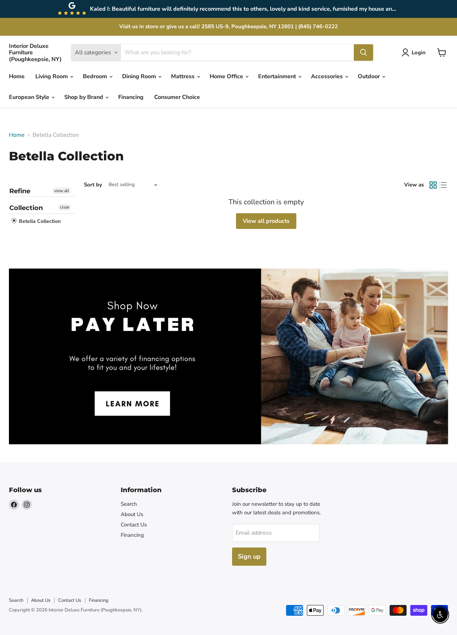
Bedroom (96, 76)
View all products (266, 221)
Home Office (227, 76)
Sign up (249, 556)
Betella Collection (39, 221)
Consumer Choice (177, 97)
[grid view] (433, 185)
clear (64, 207)
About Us (132, 514)
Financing (131, 97)
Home (17, 76)
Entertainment (277, 76)
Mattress (183, 76)
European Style (30, 97)
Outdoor (369, 76)
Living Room (52, 76)
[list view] (443, 185)
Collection (26, 208)
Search (129, 504)
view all (61, 191)
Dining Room (139, 76)
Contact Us (134, 524)
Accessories (327, 76)
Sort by (93, 185)
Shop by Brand (84, 97)
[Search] (363, 52)
